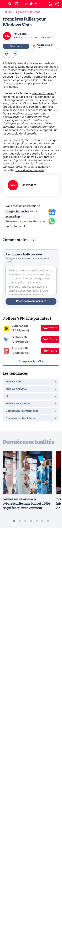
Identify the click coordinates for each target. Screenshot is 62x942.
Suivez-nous (16, 46)
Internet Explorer (43, 93)
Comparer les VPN (31, 361)
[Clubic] (31, 4)
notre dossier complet (30, 170)
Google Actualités (17, 211)
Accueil (7, 12)
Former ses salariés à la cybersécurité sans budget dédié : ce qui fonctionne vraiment (27, 503)
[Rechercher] (10, 4)
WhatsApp (13, 216)
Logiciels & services (27, 12)
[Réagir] (6, 55)
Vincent (22, 34)
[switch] (50, 4)
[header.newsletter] (16, 4)
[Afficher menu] (4, 4)
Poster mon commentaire (31, 301)
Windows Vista (12, 126)
